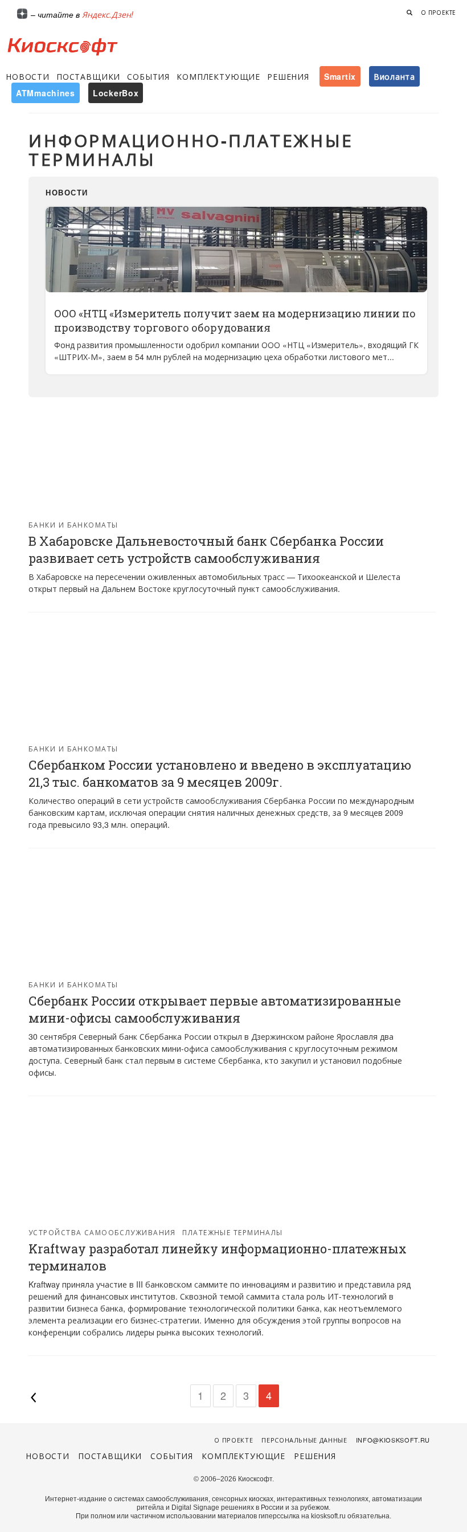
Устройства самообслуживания (102, 1232)
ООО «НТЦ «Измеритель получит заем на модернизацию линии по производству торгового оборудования (235, 320)
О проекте (438, 13)
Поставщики (88, 76)
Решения (288, 76)
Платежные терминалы (232, 1232)
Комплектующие (218, 76)
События (148, 76)
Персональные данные (304, 1439)
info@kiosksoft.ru (393, 1439)
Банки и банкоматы (73, 524)
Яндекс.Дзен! (107, 14)
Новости (28, 76)
